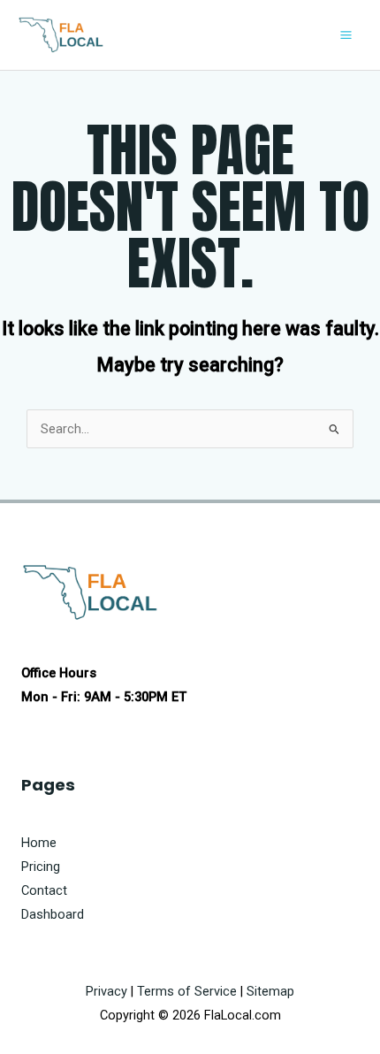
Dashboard (52, 914)
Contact (44, 890)
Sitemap (270, 991)
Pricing (40, 867)
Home (39, 843)
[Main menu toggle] (346, 35)
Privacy (106, 991)
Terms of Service (187, 991)
